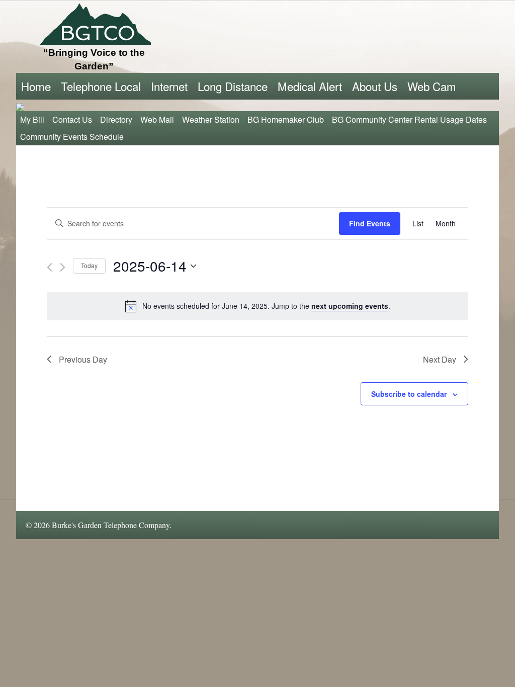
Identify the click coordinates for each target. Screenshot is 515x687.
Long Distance (233, 86)
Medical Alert (310, 86)
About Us (374, 86)
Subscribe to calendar (409, 394)
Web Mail (157, 119)
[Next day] (62, 267)
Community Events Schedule (72, 136)
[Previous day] (49, 267)
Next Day (439, 359)
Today (89, 265)
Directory (116, 119)
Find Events (369, 223)
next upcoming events (349, 306)
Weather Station (210, 119)
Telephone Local (101, 86)
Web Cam (431, 86)
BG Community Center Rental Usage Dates (409, 119)
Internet (169, 86)
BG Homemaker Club (285, 119)
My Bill (32, 119)
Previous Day (83, 359)
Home (36, 86)
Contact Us (72, 119)
